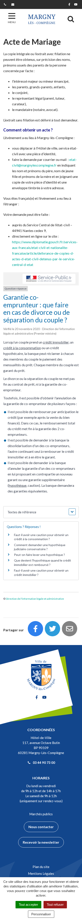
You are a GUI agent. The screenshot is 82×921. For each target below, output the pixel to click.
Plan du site (41, 867)
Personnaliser (41, 914)
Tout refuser (55, 904)
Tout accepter (28, 904)
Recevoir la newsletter (41, 842)
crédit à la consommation (22, 348)
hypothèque (17, 485)
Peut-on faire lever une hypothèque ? (39, 555)
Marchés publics (41, 814)
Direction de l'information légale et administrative (35, 598)
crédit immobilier (56, 342)
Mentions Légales (41, 873)
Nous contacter (41, 827)
